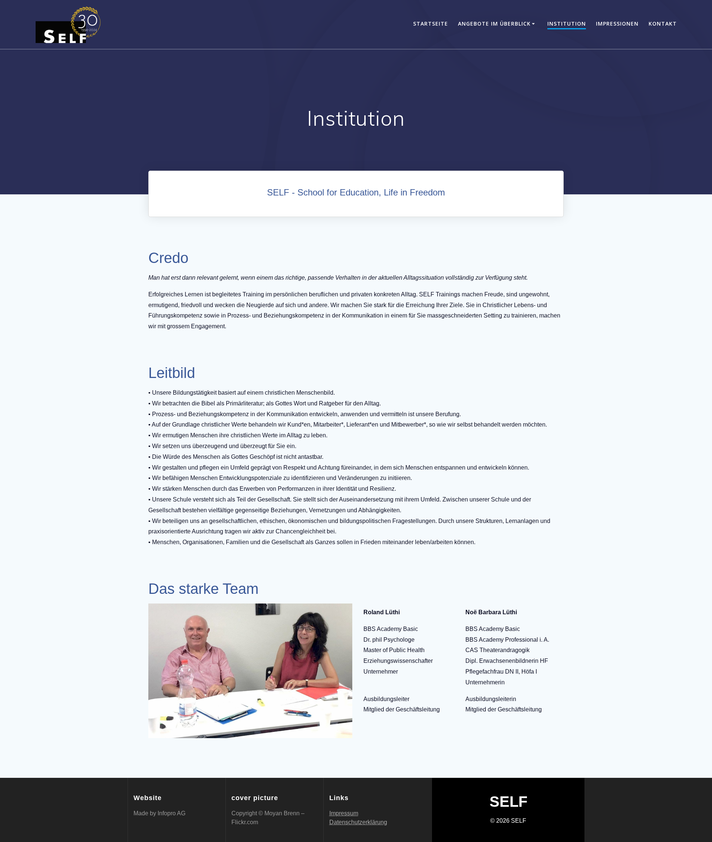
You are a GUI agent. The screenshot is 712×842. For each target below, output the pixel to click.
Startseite (430, 23)
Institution (566, 23)
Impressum (343, 813)
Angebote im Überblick (494, 23)
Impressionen (617, 23)
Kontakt (663, 23)
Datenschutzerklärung (358, 822)
